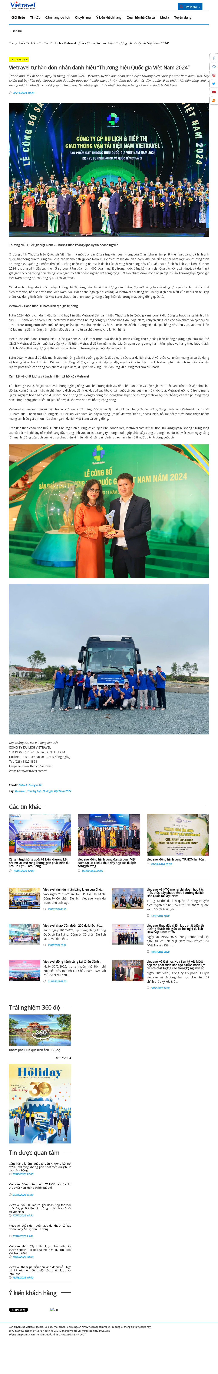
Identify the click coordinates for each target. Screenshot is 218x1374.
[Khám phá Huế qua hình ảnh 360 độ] (41, 1039)
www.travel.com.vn (34, 771)
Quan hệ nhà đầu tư (141, 17)
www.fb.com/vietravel (37, 766)
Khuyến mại (83, 17)
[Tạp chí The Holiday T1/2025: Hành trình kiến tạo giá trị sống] (40, 1103)
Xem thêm (62, 1058)
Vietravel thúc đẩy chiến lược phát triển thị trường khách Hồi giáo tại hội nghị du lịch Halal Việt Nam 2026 (176, 928)
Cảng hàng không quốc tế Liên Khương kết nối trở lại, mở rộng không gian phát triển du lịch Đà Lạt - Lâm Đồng (39, 862)
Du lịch (57, 278)
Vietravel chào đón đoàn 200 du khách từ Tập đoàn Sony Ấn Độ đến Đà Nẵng (40, 1227)
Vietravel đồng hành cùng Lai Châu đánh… (72, 961)
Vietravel (68, 278)
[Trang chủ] (23, 5)
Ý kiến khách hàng (109, 17)
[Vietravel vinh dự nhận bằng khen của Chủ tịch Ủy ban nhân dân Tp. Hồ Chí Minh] (24, 898)
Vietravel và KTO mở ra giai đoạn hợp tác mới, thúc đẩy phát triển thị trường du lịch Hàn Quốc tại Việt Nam (175, 892)
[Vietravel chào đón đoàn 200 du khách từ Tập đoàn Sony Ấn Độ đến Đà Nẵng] (24, 934)
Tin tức (35, 17)
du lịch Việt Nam (77, 418)
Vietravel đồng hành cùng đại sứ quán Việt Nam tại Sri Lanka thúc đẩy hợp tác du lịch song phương (107, 862)
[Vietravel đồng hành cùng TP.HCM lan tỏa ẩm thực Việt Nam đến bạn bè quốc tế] (178, 836)
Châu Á (23, 785)
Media (164, 17)
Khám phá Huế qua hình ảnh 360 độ (34, 1050)
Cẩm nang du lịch (57, 17)
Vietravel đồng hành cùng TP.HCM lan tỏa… (176, 859)
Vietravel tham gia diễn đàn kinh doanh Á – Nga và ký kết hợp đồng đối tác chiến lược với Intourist (40, 1270)
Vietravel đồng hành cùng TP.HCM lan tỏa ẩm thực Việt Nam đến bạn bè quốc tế (40, 1186)
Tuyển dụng (182, 17)
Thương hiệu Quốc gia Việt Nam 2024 (48, 791)
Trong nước (35, 785)
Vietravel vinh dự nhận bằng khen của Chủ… (73, 889)
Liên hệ (16, 31)
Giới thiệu (18, 17)
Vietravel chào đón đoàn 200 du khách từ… (73, 925)
